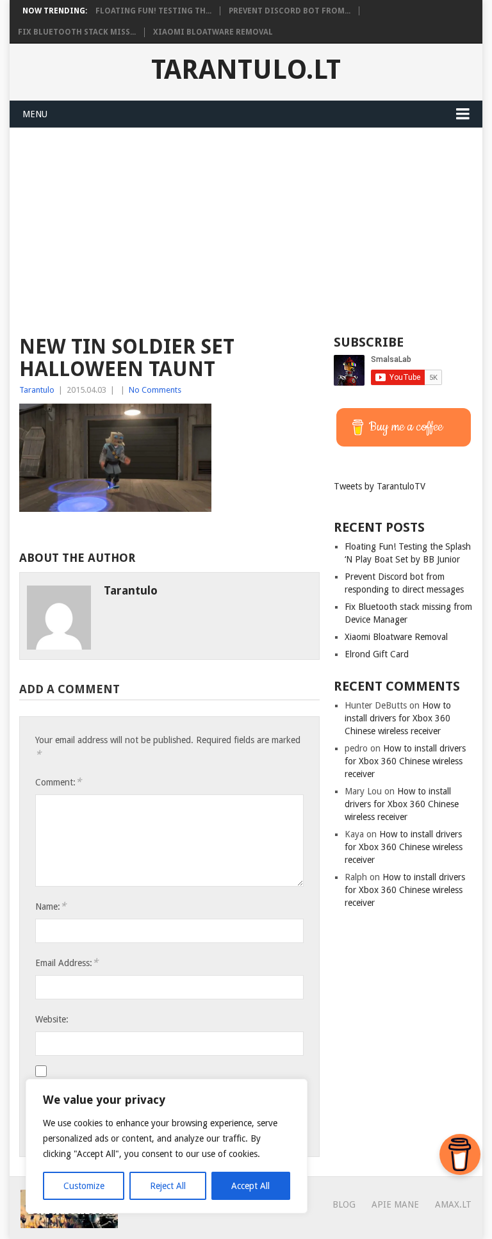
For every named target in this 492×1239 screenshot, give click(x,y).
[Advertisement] (246, 224)
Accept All (250, 1186)
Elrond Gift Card (377, 654)
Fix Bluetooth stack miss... (77, 32)
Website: (52, 1019)
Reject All (168, 1186)
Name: (50, 906)
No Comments (155, 390)
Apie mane (395, 1204)
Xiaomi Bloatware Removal (213, 32)
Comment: (58, 782)
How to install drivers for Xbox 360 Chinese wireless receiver (398, 718)
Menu (34, 114)
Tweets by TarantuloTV (379, 486)
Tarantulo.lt (246, 69)
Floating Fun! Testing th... (153, 10)
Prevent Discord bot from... (289, 10)
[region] (167, 1146)
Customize (83, 1186)
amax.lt (453, 1204)
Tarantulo (36, 390)
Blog (344, 1204)
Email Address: (66, 962)
